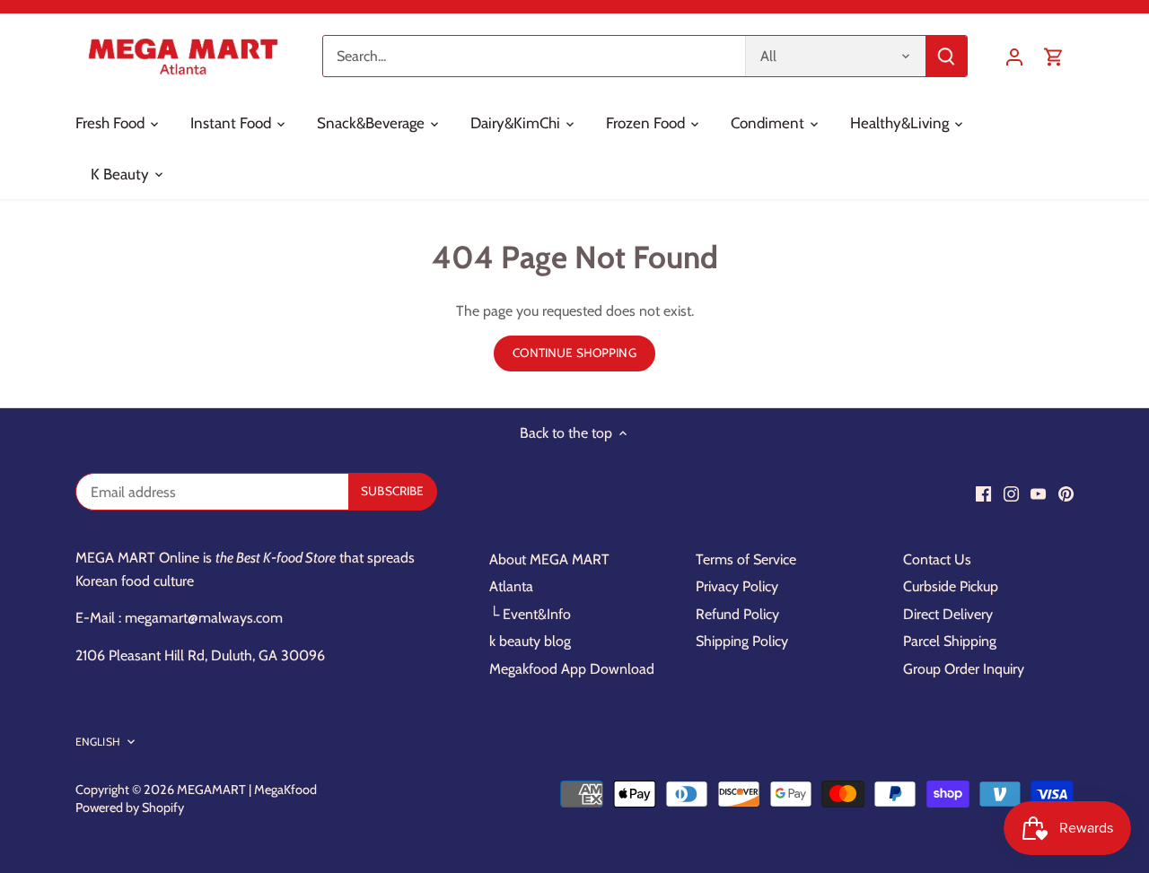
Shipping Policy (742, 641)
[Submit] (946, 56)
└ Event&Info (530, 614)
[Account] (1014, 56)
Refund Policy (737, 614)
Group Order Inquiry (963, 668)
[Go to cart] (1054, 56)
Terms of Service (746, 559)
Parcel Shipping (949, 641)
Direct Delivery (948, 614)
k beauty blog (530, 641)
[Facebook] (983, 493)
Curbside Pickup (950, 586)
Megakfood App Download (571, 668)
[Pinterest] (1066, 493)
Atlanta (511, 586)
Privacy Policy (737, 586)
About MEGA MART (549, 559)
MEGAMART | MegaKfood (247, 789)
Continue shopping (574, 352)
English (97, 741)
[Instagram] (1011, 493)
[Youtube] (1038, 493)
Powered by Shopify (129, 807)
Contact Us (937, 559)
